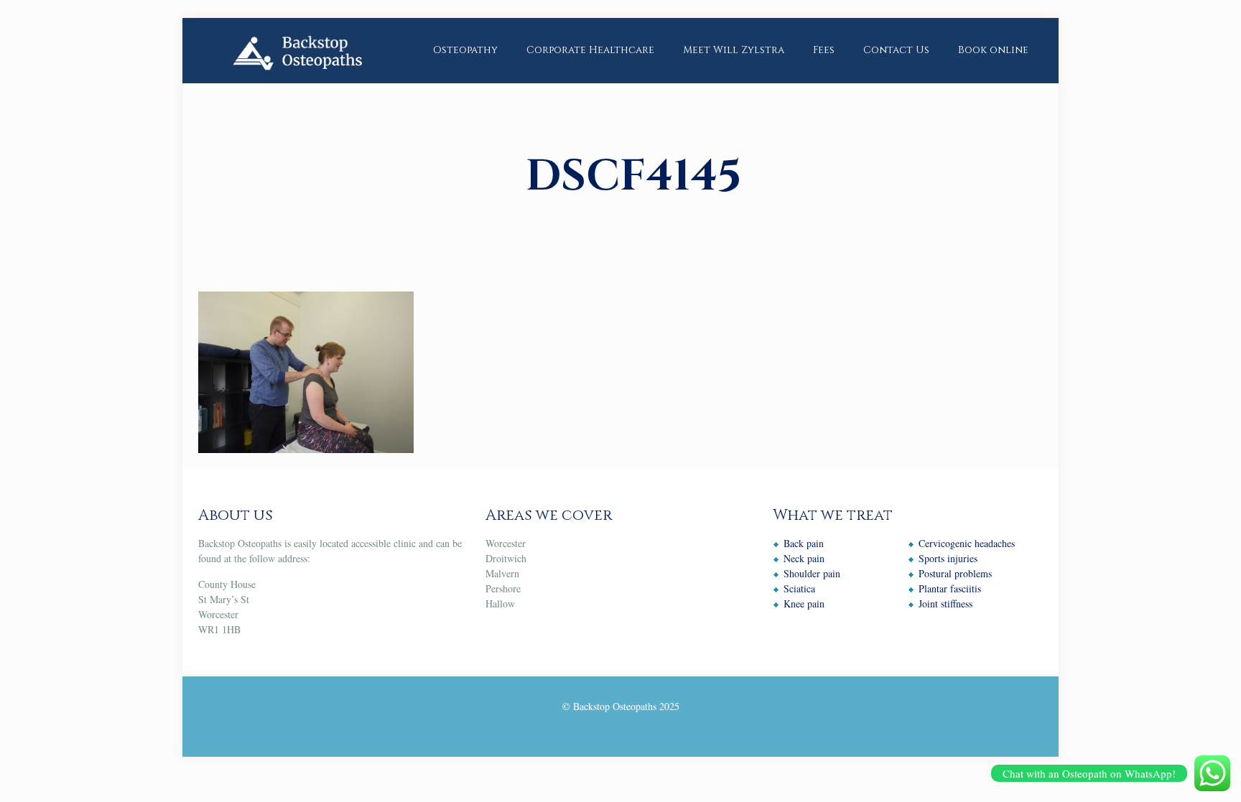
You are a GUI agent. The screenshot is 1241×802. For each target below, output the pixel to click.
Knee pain (804, 603)
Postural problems (955, 573)
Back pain (804, 543)
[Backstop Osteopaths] (297, 50)
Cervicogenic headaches (967, 543)
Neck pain (804, 558)
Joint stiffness (945, 603)
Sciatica (799, 588)
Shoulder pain (812, 573)
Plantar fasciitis (950, 588)
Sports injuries (948, 558)
